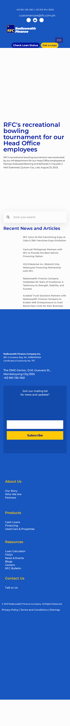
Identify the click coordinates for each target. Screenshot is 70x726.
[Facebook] (29, 20)
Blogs (8, 561)
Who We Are (13, 494)
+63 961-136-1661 (24, 9)
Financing (11, 525)
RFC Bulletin (13, 568)
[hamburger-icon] (59, 40)
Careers (10, 564)
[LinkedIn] (41, 20)
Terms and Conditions (34, 609)
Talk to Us (11, 587)
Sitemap (55, 609)
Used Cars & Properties (20, 529)
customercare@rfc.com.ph (37, 15)
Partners (10, 497)
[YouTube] (35, 20)
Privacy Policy (10, 609)
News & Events (14, 558)
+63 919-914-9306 (44, 9)
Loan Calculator (15, 551)
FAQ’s (9, 554)
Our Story (11, 490)
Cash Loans (12, 522)
